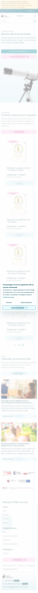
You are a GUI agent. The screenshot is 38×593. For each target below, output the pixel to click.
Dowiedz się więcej (8, 297)
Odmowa (9, 302)
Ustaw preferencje (26, 302)
